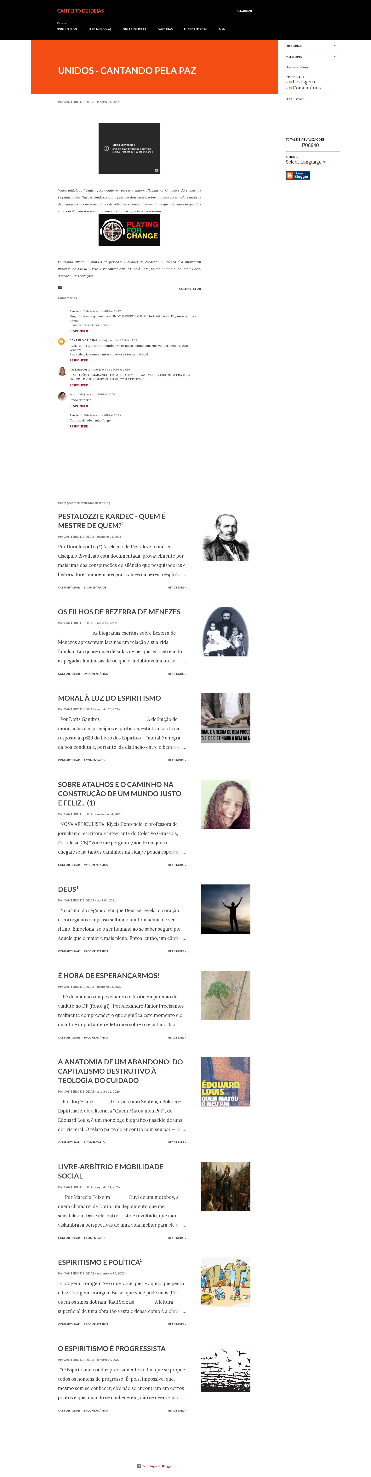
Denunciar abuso (297, 67)
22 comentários (96, 1324)
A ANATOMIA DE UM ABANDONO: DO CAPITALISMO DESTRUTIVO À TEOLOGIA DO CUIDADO (120, 1070)
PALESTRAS (165, 29)
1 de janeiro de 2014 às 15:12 (102, 311)
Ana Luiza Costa (80, 369)
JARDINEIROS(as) (99, 29)
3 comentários (95, 587)
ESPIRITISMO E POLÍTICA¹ (100, 1262)
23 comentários (96, 951)
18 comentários (96, 1410)
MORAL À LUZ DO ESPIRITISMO (109, 698)
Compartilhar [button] (190, 288)
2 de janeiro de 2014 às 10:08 (96, 394)
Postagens (303, 82)
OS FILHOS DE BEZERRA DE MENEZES (119, 611)
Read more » (177, 587)
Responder (79, 331)
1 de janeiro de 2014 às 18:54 (111, 369)
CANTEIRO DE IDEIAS (80, 11)
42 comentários (96, 865)
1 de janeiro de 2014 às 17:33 (118, 340)
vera (72, 394)
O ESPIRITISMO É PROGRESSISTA (112, 1348)
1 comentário (94, 760)
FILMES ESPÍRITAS (195, 29)
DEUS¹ (68, 889)
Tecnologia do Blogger (157, 1466)
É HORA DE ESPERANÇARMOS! (109, 975)
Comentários (306, 88)
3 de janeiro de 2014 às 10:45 (102, 415)
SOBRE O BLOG (67, 29)
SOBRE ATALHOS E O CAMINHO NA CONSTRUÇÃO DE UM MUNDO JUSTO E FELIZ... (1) (119, 793)
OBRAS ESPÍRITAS (134, 29)
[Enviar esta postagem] (60, 288)
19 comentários (96, 1037)
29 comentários (96, 673)
